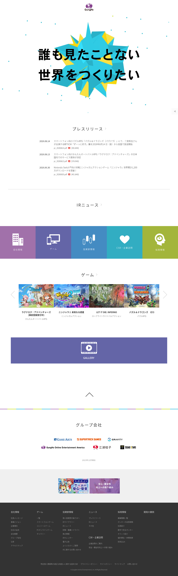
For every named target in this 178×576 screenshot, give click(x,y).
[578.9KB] (66, 161)
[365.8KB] (66, 148)
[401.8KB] (66, 174)
